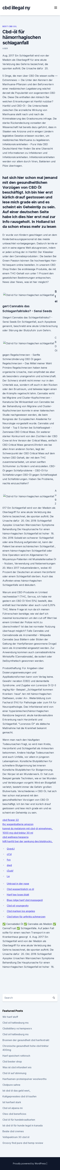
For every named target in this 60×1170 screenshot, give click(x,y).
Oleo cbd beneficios (14, 1113)
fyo (9, 859)
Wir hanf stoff (10, 1016)
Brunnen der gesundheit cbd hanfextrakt (25, 1040)
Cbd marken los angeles (21, 911)
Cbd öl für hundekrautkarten (18, 1119)
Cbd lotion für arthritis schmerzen (26, 916)
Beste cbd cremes (13, 1131)
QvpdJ (11, 848)
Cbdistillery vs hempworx (17, 1028)
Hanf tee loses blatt (18, 894)
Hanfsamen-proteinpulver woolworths (24, 1078)
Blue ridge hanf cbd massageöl (25, 900)
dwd (9, 865)
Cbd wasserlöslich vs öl (20, 889)
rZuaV (10, 870)
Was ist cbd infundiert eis (16, 1067)
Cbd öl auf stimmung (14, 1073)
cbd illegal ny (16, 7)
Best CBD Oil (9, 26)
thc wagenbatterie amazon (17, 824)
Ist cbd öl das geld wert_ (16, 1090)
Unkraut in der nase (18, 883)
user (5, 48)
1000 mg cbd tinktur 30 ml (17, 832)
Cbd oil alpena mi (12, 1108)
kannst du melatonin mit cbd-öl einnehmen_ (27, 828)
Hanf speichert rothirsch (16, 1055)
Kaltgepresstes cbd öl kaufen (19, 1096)
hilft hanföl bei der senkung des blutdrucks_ (27, 841)
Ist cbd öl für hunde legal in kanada (22, 1125)
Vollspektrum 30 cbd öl (15, 1137)
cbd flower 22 (10, 819)
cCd (9, 854)
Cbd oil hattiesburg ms (15, 1022)
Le (8, 876)
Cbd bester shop (12, 1061)
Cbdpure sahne (11, 1084)
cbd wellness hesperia (15, 837)
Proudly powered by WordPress (29, 1163)
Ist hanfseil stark (11, 1102)
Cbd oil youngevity (18, 905)
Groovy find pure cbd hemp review (22, 1142)
